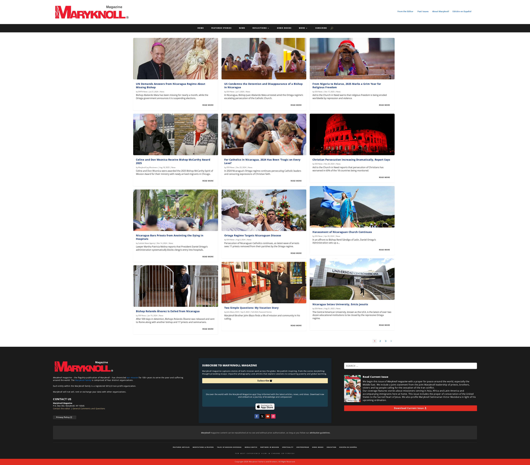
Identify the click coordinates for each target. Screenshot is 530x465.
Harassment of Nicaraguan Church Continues (342, 232)
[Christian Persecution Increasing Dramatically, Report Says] (352, 134)
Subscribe (321, 28)
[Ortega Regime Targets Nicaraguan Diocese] (264, 210)
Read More (208, 105)
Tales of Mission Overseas (229, 447)
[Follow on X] (262, 416)
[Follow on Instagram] (273, 416)
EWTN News (143, 91)
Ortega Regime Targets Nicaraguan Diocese (252, 235)
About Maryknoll (440, 11)
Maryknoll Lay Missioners (148, 167)
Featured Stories (221, 28)
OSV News (142, 315)
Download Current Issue (409, 408)
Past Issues (423, 11)
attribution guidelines (320, 432)
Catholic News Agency (146, 243)
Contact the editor (61, 408)
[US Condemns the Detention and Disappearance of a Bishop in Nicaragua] (264, 58)
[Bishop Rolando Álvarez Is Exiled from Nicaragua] (175, 286)
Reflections (260, 28)
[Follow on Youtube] (268, 416)
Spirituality (287, 447)
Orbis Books (284, 28)
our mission (132, 377)
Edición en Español (462, 11)
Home (201, 28)
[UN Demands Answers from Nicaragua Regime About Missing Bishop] (175, 58)
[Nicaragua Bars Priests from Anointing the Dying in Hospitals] (175, 210)
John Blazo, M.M (232, 312)
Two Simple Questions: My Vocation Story (251, 307)
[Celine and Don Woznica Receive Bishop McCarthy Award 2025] (175, 134)
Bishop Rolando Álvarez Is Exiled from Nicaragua (168, 311)
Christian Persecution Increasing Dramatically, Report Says (351, 159)
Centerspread (302, 447)
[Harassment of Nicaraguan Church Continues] (352, 207)
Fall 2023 (254, 312)
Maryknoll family (83, 380)
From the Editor (405, 11)
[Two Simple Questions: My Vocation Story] (264, 282)
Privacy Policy (63, 417)
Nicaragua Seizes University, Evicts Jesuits (340, 304)
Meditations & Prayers (203, 447)
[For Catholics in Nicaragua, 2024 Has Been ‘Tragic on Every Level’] (264, 134)
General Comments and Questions (88, 408)
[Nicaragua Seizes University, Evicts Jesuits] (352, 279)
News (242, 28)
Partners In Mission (269, 447)
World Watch (251, 447)
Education (331, 447)
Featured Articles (181, 447)
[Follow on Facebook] (257, 416)
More (302, 28)
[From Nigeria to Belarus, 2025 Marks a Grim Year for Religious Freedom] (352, 58)
